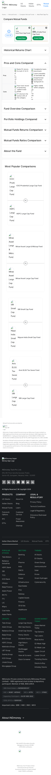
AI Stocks (38, 555)
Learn (18, 508)
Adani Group (7, 627)
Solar (37, 570)
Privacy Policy (35, 502)
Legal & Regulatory (37, 511)
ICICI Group (6, 658)
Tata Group (6, 623)
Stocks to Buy (40, 663)
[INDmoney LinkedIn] (8, 482)
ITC (3, 599)
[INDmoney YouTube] (18, 482)
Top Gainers (39, 632)
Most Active (39, 640)
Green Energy (40, 562)
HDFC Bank (6, 567)
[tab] (10, 542)
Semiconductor (41, 566)
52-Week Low (40, 647)
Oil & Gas (21, 606)
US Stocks (23, 5)
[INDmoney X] (13, 482)
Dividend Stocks (24, 639)
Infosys (4, 583)
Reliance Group (8, 631)
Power (20, 578)
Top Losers (39, 636)
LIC (3, 603)
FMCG (20, 570)
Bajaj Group (6, 635)
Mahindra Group (8, 647)
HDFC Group (7, 643)
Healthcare (22, 610)
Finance (21, 602)
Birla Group (6, 639)
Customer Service (20, 513)
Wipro (4, 607)
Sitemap (19, 526)
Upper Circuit (40, 651)
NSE (23, 705)
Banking (21, 555)
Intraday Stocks (41, 667)
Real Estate (22, 586)
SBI (3, 571)
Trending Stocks (41, 659)
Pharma (21, 562)
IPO (3, 519)
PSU (20, 590)
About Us (19, 499)
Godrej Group (7, 654)
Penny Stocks (23, 635)
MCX (34, 705)
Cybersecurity (40, 582)
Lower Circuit (40, 655)
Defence (21, 574)
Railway (21, 594)
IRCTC (4, 595)
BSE (28, 705)
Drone (37, 574)
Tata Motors (6, 557)
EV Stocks (38, 558)
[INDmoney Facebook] (3, 482)
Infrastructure (23, 582)
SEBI (17, 705)
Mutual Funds (46, 5)
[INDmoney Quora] (32, 482)
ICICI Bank (6, 579)
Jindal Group (7, 662)
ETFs (39, 5)
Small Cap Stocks (25, 631)
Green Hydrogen (41, 578)
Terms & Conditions (37, 506)
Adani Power (7, 591)
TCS (3, 575)
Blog (17, 503)
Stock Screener (24, 659)
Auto (20, 566)
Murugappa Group (9, 666)
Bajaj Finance (7, 587)
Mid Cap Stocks (24, 627)
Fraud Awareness (20, 520)
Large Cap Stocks (25, 623)
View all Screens (24, 655)
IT (19, 558)
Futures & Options (5, 513)
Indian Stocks (31, 5)
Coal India (6, 611)
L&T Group (6, 650)
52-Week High (40, 644)
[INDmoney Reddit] (27, 482)
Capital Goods (23, 598)
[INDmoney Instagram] (22, 482)
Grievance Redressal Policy (38, 516)
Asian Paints (6, 614)
